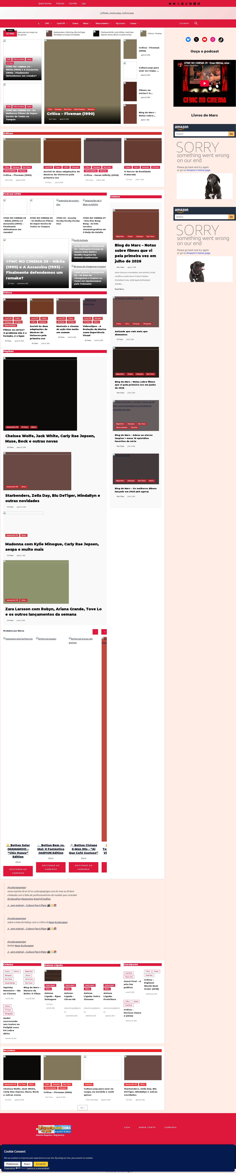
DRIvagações (147, 324)
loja (127, 1127)
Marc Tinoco (67, 109)
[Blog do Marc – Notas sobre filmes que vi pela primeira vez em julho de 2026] (130, 113)
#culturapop (60, 922)
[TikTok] (186, 3)
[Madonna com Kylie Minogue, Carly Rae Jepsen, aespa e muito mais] (23, 524)
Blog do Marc (143, 107)
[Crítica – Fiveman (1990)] (82, 81)
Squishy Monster (10, 983)
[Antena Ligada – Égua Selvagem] (53, 975)
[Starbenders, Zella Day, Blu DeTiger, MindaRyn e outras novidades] (37, 470)
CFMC (47, 23)
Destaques (58, 109)
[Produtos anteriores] (95, 632)
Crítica (50, 109)
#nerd (36, 898)
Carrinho (73, 3)
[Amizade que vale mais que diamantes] (136, 311)
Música (85, 23)
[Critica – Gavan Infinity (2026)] (102, 150)
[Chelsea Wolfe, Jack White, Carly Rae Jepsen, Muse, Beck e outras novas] (40, 393)
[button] (50, 23)
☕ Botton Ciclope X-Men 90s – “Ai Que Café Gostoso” (83, 849)
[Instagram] (182, 3)
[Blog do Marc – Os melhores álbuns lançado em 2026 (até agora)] (136, 469)
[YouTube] (170, 3)
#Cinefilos (45, 898)
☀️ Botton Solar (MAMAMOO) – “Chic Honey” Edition (18, 851)
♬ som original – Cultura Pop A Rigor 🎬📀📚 (31, 905)
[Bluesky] (174, 3)
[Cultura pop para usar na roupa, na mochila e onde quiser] (130, 70)
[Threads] (194, 3)
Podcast (60, 3)
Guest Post (128, 973)
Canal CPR (61, 23)
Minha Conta (147, 1127)
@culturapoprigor (16, 887)
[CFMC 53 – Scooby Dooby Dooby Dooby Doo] (68, 207)
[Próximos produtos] (104, 632)
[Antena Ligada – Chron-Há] (72, 975)
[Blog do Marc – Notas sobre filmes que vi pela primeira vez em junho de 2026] (136, 362)
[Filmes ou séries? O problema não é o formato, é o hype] (130, 91)
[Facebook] (190, 3)
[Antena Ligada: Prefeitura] (112, 975)
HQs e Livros (120, 23)
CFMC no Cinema (18, 59)
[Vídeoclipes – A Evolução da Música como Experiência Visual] (95, 306)
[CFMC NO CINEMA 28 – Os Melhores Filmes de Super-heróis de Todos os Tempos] (42, 207)
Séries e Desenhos (102, 23)
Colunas (133, 23)
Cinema (75, 23)
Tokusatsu (91, 109)
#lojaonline (27, 898)
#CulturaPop (13, 898)
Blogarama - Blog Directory (54, 1135)
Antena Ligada (50, 985)
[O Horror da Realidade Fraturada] (143, 150)
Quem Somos (44, 3)
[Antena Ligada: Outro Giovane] (92, 975)
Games (156, 971)
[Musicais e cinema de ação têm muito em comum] (68, 306)
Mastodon (40, 1135)
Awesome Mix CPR (12, 427)
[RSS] (198, 3)
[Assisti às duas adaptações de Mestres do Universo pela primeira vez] (62, 150)
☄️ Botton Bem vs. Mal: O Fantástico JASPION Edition (51, 849)
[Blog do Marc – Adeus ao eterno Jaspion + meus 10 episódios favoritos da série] (136, 415)
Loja (84, 3)
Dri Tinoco (10, 63)
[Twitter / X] (178, 3)
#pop (51, 922)
